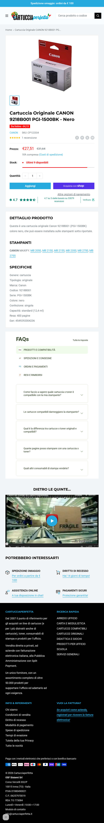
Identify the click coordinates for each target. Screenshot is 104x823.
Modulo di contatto (15, 809)
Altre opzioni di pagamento (74, 194)
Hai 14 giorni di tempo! (76, 575)
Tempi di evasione (16, 735)
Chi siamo (11, 709)
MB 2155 (59, 250)
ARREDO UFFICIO (67, 618)
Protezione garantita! (75, 595)
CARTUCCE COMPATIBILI (72, 628)
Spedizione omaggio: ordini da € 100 (52, 3)
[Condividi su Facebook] (77, 137)
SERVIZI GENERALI (68, 654)
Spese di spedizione (17, 730)
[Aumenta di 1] (40, 176)
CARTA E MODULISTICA (71, 623)
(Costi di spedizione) (51, 154)
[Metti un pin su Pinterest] (82, 137)
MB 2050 (35, 250)
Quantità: (15, 175)
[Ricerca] (98, 16)
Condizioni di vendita (17, 714)
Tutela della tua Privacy (19, 740)
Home (8, 29)
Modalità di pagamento (19, 725)
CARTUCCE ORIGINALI (70, 633)
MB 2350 (71, 250)
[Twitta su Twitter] (87, 137)
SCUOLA (62, 649)
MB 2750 (83, 250)
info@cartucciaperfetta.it (18, 813)
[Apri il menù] (6, 16)
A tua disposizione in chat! (27, 595)
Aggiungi (30, 186)
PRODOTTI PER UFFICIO (71, 644)
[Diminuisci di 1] (25, 176)
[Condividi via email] (92, 137)
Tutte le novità (14, 745)
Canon (14, 132)
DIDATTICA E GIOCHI (69, 638)
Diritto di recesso (15, 720)
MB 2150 (47, 250)
